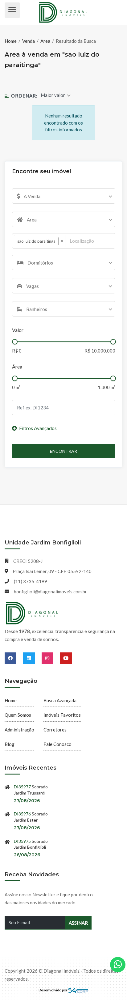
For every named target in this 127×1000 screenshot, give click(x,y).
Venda (28, 41)
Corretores (55, 729)
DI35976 (22, 813)
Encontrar (63, 451)
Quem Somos (18, 715)
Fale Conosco (57, 744)
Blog (9, 744)
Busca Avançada (59, 700)
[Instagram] (51, 658)
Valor (17, 330)
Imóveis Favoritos (62, 715)
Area (45, 41)
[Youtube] (66, 658)
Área (17, 366)
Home (11, 41)
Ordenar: (24, 95)
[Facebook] (14, 658)
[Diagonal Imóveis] (32, 613)
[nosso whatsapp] (118, 965)
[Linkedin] (32, 658)
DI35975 (22, 841)
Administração (19, 729)
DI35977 (22, 786)
